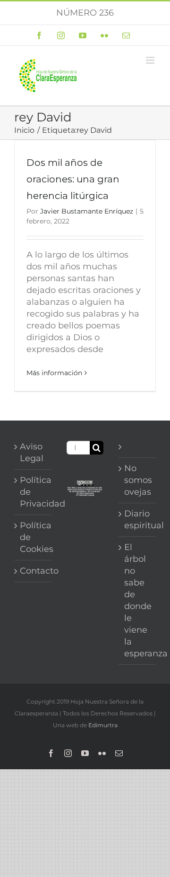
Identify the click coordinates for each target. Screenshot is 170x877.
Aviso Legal (31, 452)
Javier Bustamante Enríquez (86, 211)
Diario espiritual (137, 519)
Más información (54, 373)
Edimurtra (103, 725)
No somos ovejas (137, 480)
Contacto (33, 571)
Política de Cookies (33, 537)
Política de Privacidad (33, 492)
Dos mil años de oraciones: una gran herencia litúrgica (72, 179)
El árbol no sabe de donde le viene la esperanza (137, 600)
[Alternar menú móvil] (151, 60)
